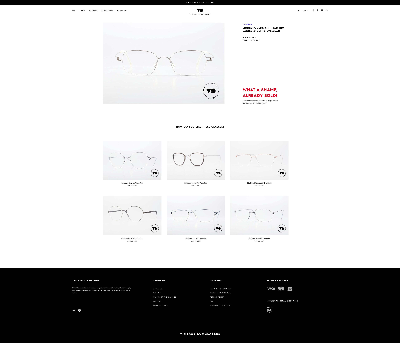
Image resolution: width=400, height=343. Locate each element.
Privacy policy (160, 305)
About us (157, 289)
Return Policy (217, 297)
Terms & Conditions (220, 293)
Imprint (157, 293)
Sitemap (157, 301)
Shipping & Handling (220, 305)
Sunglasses (107, 10)
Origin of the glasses (164, 297)
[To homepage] (200, 10)
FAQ (212, 301)
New (83, 10)
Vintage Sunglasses (200, 14)
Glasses (93, 10)
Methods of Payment (220, 289)
